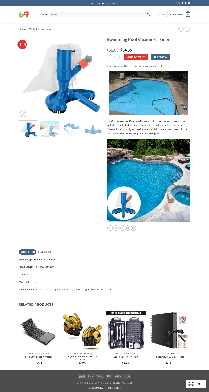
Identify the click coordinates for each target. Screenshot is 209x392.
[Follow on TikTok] (182, 3)
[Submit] (148, 14)
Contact (127, 383)
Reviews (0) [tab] (44, 252)
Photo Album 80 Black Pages (169, 356)
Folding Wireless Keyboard (39, 356)
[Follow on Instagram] (179, 3)
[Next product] (180, 29)
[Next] (96, 76)
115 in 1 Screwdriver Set (125, 356)
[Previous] (24, 76)
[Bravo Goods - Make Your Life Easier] (27, 14)
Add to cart (136, 57)
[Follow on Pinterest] (185, 3)
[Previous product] (187, 29)
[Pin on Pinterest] (127, 228)
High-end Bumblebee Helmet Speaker (82, 358)
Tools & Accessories (40, 29)
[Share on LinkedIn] (133, 228)
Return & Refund (110, 383)
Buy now (160, 57)
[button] (21, 3)
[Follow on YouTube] (189, 3)
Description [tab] (27, 252)
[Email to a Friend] (121, 228)
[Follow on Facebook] (176, 3)
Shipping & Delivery (88, 383)
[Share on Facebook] (110, 228)
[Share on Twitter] (116, 228)
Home (22, 29)
